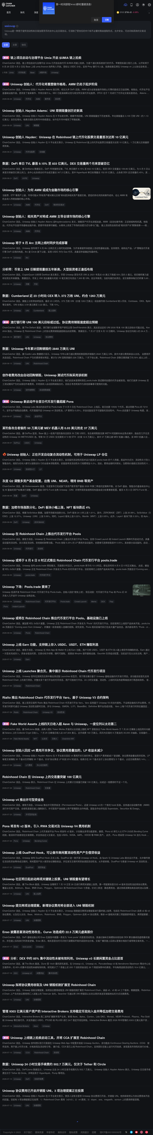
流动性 (57, 99)
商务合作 (62, 1132)
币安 (36, 284)
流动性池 (60, 712)
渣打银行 (17, 337)
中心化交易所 (42, 765)
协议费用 (49, 337)
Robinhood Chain (41, 363)
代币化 (28, 99)
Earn (28, 659)
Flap (111, 601)
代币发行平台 (45, 575)
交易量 (42, 151)
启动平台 (38, 416)
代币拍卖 (22, 72)
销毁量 (36, 125)
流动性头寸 (30, 469)
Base (32, 72)
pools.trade (30, 575)
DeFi (16, 178)
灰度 (15, 495)
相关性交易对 (58, 204)
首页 (9, 12)
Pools (28, 633)
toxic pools (27, 946)
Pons (28, 416)
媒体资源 (39, 1132)
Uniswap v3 (27, 973)
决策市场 (42, 72)
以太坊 (44, 738)
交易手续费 (38, 1079)
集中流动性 (53, 973)
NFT (35, 738)
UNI (27, 125)
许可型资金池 (31, 814)
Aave (36, 1026)
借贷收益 (41, 867)
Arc (27, 257)
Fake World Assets (21, 738)
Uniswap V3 (47, 712)
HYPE (24, 178)
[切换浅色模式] (143, 5)
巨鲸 (27, 284)
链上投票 (37, 893)
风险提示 (85, 1132)
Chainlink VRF (68, 738)
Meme (93, 601)
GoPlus (17, 442)
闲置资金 (40, 973)
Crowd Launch (81, 601)
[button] (149, 4)
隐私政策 (73, 1132)
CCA (28, 1052)
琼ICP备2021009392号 (110, 1132)
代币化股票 (30, 151)
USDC (27, 442)
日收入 (54, 738)
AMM (38, 99)
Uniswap (54, 72)
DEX (103, 601)
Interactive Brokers (21, 1026)
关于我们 (28, 1132)
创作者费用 (30, 390)
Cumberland (39, 310)
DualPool (29, 867)
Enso (16, 946)
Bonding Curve (41, 841)
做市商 (47, 99)
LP (40, 469)
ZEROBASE (39, 522)
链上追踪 (52, 310)
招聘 (94, 1132)
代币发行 (29, 548)
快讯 (22, 12)
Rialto (16, 712)
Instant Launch (19, 606)
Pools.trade (65, 601)
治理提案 (37, 920)
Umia (11, 72)
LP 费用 (29, 765)
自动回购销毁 (44, 390)
